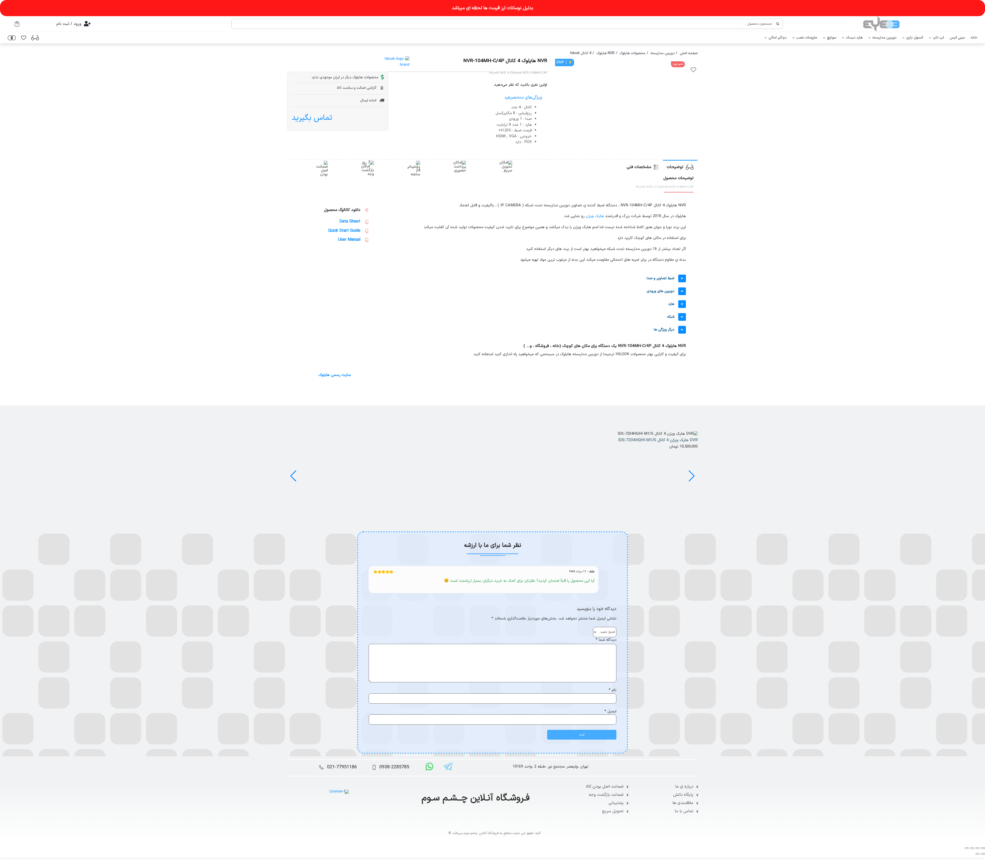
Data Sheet (349, 221)
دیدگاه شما (606, 640)
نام (612, 690)
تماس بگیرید (312, 118)
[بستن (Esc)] (967, 848)
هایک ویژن (595, 216)
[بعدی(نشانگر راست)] (978, 854)
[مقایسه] (12, 38)
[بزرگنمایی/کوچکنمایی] (983, 848)
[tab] (680, 167)
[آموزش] (35, 38)
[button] (532, 278)
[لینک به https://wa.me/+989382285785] (429, 766)
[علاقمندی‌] (23, 38)
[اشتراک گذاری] (972, 848)
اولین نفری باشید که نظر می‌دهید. (520, 85)
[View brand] (394, 59)
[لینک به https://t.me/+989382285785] (448, 766)
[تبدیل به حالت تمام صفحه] (978, 848)
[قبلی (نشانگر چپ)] (983, 854)
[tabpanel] (492, 281)
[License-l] (339, 792)
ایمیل (610, 711)
